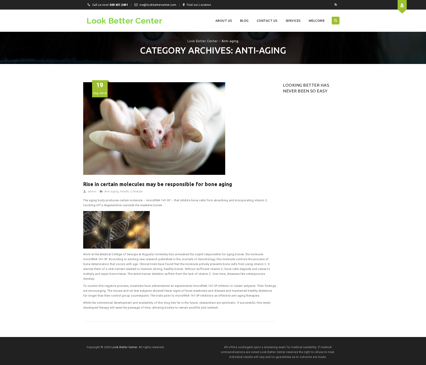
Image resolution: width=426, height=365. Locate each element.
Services (293, 20)
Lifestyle (137, 191)
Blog (244, 20)
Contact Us (267, 20)
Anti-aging (111, 191)
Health (124, 191)
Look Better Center (124, 20)
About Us (223, 20)
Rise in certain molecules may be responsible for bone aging (157, 184)
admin (92, 191)
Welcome (317, 20)
